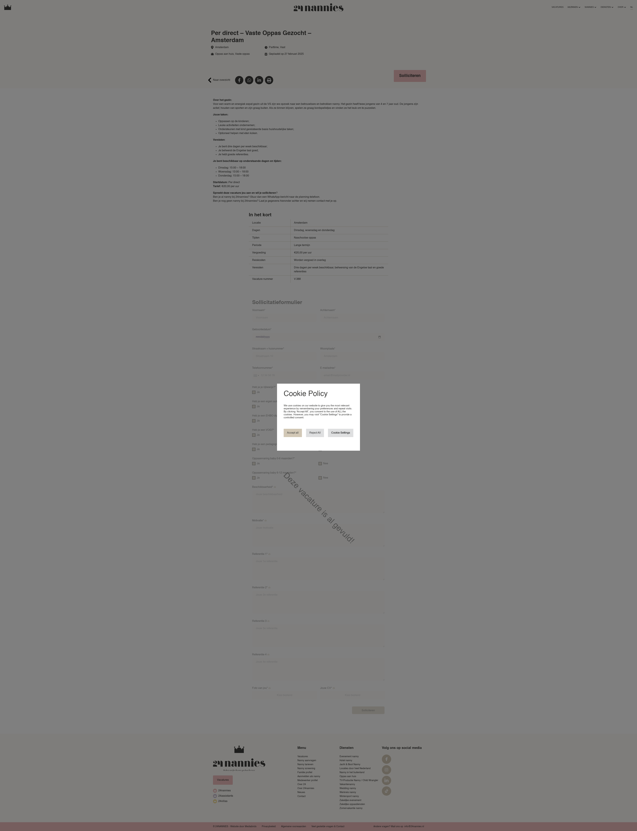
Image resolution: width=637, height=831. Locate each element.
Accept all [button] (293, 433)
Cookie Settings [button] (340, 433)
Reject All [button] (315, 433)
